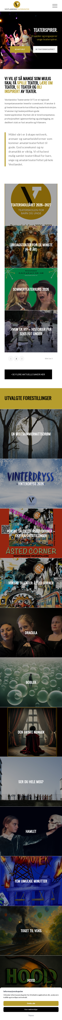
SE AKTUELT (24, 49)
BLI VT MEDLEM (47, 49)
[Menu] (53, 6)
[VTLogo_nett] (26, 6)
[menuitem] (53, 6)
